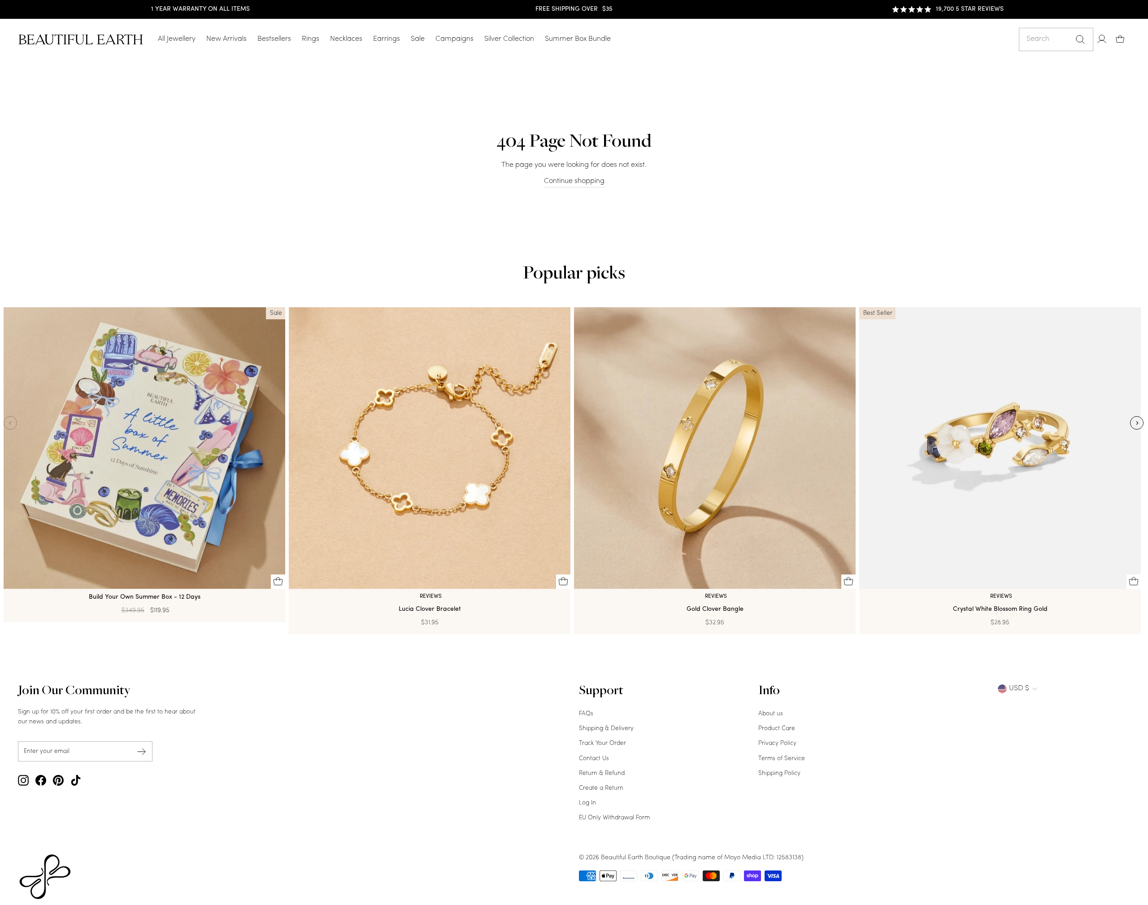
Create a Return (601, 788)
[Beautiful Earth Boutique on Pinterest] (58, 780)
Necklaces (346, 39)
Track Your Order (602, 743)
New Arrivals (226, 39)
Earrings (386, 39)
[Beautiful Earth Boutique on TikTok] (75, 780)
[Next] (1137, 423)
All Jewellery (177, 39)
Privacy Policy (777, 743)
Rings (310, 39)
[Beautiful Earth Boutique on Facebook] (40, 780)
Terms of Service (781, 758)
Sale (418, 39)
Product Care (776, 728)
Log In (587, 803)
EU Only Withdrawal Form (614, 818)
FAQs (586, 714)
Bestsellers (274, 39)
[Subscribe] (141, 751)
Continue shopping (574, 181)
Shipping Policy (779, 773)
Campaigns (454, 39)
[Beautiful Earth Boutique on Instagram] (23, 780)
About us (770, 714)
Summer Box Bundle (578, 39)
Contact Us (594, 758)
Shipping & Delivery (606, 728)
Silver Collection (509, 39)
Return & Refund (602, 773)
